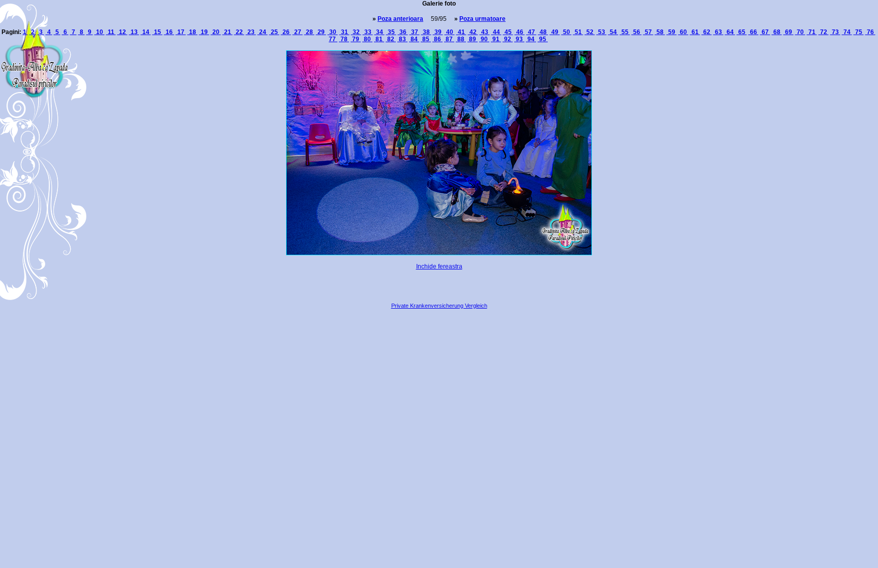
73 (835, 32)
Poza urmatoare (482, 18)
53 (602, 32)
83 (402, 39)
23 (251, 32)
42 (473, 32)
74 (847, 32)
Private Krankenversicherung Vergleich (439, 306)
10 (100, 32)
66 (753, 32)
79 (356, 39)
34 (379, 32)
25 (274, 32)
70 (800, 32)
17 (181, 32)
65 (742, 32)
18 (192, 32)
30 (333, 32)
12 (122, 32)
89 (472, 39)
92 (508, 39)
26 (286, 32)
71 (812, 32)
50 (566, 32)
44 (496, 32)
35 (391, 32)
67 (765, 32)
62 (707, 32)
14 (146, 32)
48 (543, 32)
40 (450, 32)
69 (788, 32)
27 (298, 32)
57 (648, 32)
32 (356, 32)
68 (777, 32)
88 (461, 39)
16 (169, 32)
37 (415, 32)
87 (449, 39)
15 (157, 32)
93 (519, 39)
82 (391, 39)
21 (228, 32)
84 (414, 39)
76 (870, 32)
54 (613, 32)
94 (531, 39)
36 (403, 32)
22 (239, 32)
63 (718, 32)
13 (134, 32)
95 (543, 39)
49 (555, 32)
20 (216, 32)
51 (578, 32)
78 (344, 39)
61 (695, 32)
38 (426, 32)
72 (824, 32)
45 (508, 32)
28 (309, 32)
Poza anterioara (400, 18)
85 (426, 39)
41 (461, 32)
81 (379, 39)
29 (321, 32)
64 (730, 32)
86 (437, 39)
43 (485, 32)
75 (859, 32)
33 (368, 32)
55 (625, 32)
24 (263, 32)
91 (496, 39)
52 (590, 32)
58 (660, 32)
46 (520, 32)
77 (333, 39)
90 (484, 39)
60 (683, 32)
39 (438, 32)
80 (367, 39)
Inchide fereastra (439, 266)
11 (111, 32)
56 (637, 32)
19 (204, 32)
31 (344, 32)
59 (672, 32)
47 (531, 32)
